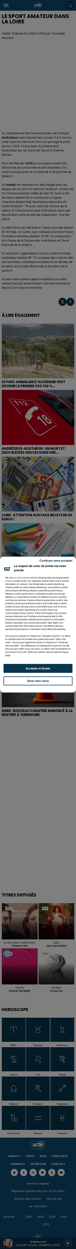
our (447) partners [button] (22, 577)
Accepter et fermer (38, 668)
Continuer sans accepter (55, 560)
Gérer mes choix (38, 681)
